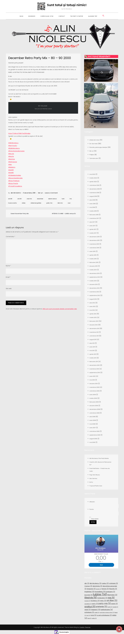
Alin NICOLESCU (16, 193)
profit (110, 607)
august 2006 (93, 439)
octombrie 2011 (94, 336)
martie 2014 (93, 270)
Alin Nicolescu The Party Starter (99, 458)
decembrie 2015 (94, 240)
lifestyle (90, 597)
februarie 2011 (93, 361)
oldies (23, 203)
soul (69, 203)
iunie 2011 (92, 347)
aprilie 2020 (93, 182)
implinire (89, 592)
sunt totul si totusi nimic (107, 612)
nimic (103, 601)
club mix (29, 199)
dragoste (91, 589)
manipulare (102, 598)
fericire (105, 589)
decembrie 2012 (94, 288)
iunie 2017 (92, 226)
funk (63, 199)
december (40, 199)
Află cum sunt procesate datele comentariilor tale (60, 309)
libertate (112, 595)
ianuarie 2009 (93, 406)
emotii (98, 589)
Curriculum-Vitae (46, 16)
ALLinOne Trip (92, 16)
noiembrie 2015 (94, 244)
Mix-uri (40, 193)
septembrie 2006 (94, 435)
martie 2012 (93, 317)
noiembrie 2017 (94, 218)
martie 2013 (93, 281)
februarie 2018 (93, 215)
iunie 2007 (92, 428)
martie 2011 (92, 358)
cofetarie (113, 583)
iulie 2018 (92, 200)
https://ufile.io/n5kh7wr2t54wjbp (19, 133)
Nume (8, 266)
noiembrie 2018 (94, 193)
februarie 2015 (93, 262)
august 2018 (93, 196)
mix (71, 199)
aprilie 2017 (92, 229)
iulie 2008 (92, 417)
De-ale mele (93, 144)
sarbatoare (107, 609)
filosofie (113, 589)
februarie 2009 (94, 402)
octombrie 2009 (94, 391)
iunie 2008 (92, 420)
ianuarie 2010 (93, 383)
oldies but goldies (36, 203)
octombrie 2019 (94, 185)
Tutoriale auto (93, 158)
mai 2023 (92, 174)
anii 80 (10, 199)
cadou (105, 583)
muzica (87, 601)
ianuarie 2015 (93, 266)
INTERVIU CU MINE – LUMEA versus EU (64, 214)
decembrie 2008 (94, 409)
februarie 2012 (93, 321)
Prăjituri (91, 155)
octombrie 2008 (94, 413)
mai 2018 (92, 207)
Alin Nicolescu (95, 583)
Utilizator (92, 502)
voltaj (94, 618)
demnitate (97, 586)
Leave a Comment (51, 193)
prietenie (101, 606)
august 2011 (92, 339)
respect (95, 609)
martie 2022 (93, 178)
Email (8, 277)
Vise (89, 618)
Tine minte (94, 519)
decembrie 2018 (94, 189)
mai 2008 (92, 424)
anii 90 (19, 199)
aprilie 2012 (92, 314)
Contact (62, 16)
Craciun (88, 586)
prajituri (89, 606)
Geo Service (93, 478)
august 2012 (93, 299)
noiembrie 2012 (94, 292)
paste (114, 604)
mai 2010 (92, 380)
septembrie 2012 (94, 295)
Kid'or (91, 482)
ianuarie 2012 (93, 325)
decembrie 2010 (94, 365)
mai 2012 (92, 310)
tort (88, 615)
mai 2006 (92, 442)
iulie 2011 (92, 343)
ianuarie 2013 (93, 284)
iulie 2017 (92, 222)
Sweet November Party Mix (20, 214)
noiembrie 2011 (94, 332)
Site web (9, 289)
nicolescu (95, 601)
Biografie (31, 16)
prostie (115, 607)
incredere (100, 592)
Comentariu (10, 237)
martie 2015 (93, 259)
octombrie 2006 (94, 431)
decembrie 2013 (94, 273)
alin (86, 583)
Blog (21, 16)
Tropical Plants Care (95, 486)
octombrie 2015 (94, 248)
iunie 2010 (92, 376)
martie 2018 (93, 211)
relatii (87, 610)
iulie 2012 (92, 303)
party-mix (49, 203)
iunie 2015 (92, 251)
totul (93, 615)
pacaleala (88, 604)
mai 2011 (91, 350)
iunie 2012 (92, 306)
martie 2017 (92, 233)
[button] (103, 16)
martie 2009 (93, 398)
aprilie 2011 (92, 354)
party (95, 604)
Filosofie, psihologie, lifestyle (98, 147)
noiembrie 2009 (94, 387)
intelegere (110, 592)
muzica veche (12, 203)
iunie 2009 (92, 395)
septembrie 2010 (94, 372)
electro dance (52, 199)
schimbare (89, 612)
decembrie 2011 (94, 328)
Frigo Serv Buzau (94, 475)
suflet (96, 612)
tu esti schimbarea (104, 615)
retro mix (60, 203)
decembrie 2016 (94, 237)
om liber (112, 600)
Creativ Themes (84, 627)
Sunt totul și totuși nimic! (67, 5)
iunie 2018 (92, 204)
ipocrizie (88, 595)
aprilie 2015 (92, 255)
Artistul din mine (94, 140)
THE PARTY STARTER (76, 16)
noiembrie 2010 (94, 369)
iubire (100, 594)
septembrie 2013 (94, 277)
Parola (91, 509)
